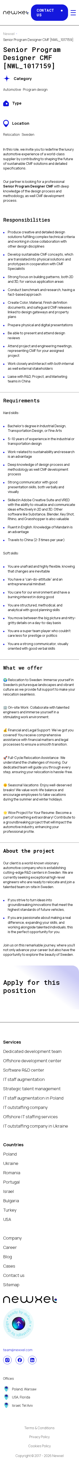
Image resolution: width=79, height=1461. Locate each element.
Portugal (11, 1182)
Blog (7, 1256)
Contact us (13, 1275)
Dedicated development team (32, 1051)
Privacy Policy (39, 1436)
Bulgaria (11, 1201)
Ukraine (10, 1163)
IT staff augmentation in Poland (33, 1098)
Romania (11, 1173)
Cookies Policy (39, 1446)
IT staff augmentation (24, 1079)
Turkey (9, 1210)
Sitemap (11, 1284)
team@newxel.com (17, 1350)
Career (10, 1247)
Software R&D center (23, 1070)
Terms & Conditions (39, 1428)
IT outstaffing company (25, 1107)
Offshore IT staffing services (30, 1117)
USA (7, 1219)
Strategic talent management (32, 1089)
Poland (10, 1154)
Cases (9, 1266)
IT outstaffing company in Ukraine (35, 1126)
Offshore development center (32, 1061)
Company (12, 1238)
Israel (8, 1191)
